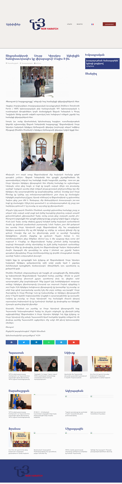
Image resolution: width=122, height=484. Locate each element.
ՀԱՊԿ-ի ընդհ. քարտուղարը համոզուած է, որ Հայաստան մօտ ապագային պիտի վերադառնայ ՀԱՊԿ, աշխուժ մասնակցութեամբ (19, 376)
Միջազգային (74, 428)
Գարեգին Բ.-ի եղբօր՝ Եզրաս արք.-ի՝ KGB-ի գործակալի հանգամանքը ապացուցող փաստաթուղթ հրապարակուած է (45, 376)
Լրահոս (69, 24)
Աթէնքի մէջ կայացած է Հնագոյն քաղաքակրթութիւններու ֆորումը (101, 450)
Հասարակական (27, 63)
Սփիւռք (69, 353)
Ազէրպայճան (74, 391)
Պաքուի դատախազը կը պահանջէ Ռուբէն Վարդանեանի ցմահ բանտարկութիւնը (76, 413)
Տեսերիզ (79, 24)
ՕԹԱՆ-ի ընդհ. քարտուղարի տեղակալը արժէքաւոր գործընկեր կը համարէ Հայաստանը (76, 451)
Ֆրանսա (14, 428)
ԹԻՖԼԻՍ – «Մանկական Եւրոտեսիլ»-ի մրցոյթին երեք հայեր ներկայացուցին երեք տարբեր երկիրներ (45, 414)
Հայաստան (16, 353)
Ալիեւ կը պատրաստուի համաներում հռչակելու (98, 413)
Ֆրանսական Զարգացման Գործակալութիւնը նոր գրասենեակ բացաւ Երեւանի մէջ (45, 451)
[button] (11, 342)
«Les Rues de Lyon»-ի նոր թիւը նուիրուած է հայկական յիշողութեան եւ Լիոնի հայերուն (100, 375)
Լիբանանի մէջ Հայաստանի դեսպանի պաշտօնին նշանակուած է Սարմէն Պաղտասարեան (75, 375)
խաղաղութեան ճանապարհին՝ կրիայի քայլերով (102, 62)
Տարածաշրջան (13, 63)
